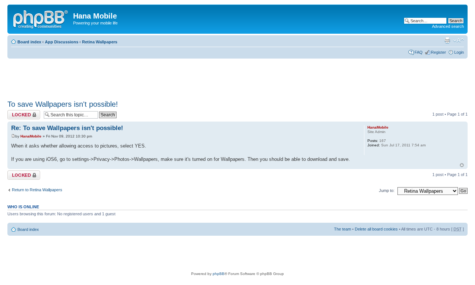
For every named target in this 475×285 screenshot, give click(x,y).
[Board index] (41, 18)
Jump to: (386, 190)
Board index (29, 42)
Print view (447, 40)
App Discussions (61, 42)
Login (459, 52)
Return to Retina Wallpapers (37, 190)
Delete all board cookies (376, 229)
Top (462, 165)
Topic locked (18, 112)
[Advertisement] (142, 76)
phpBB (219, 274)
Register (438, 52)
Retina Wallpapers (99, 42)
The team (342, 229)
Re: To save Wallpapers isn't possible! (67, 128)
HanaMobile (31, 136)
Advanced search (448, 26)
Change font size (458, 40)
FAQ (419, 52)
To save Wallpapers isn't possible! (62, 104)
